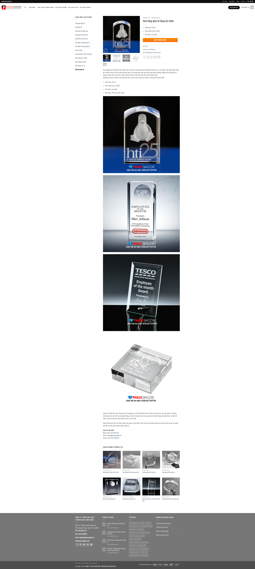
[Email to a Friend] (151, 57)
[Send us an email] (252, 1)
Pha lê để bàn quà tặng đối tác (116, 524)
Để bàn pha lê (79, 70)
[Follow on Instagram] (248, 1)
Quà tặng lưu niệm (61, 7)
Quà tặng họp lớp (141, 545)
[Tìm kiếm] (25, 7)
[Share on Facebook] (144, 57)
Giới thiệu (224, 1)
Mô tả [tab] (105, 65)
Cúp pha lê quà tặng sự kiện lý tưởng (116, 533)
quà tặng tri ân (143, 552)
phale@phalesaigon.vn (87, 537)
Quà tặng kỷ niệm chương (46, 7)
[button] (247, 7)
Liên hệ (243, 1)
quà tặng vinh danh (134, 555)
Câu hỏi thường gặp (162, 531)
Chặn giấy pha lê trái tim (149, 472)
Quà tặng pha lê (144, 549)
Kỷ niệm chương (145, 532)
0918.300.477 (114, 433)
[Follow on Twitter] (250, 1)
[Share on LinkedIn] (159, 57)
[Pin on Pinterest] (155, 57)
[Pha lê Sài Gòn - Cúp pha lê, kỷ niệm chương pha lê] (11, 7)
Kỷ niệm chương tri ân (135, 542)
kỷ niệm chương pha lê (135, 539)
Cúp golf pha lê (80, 23)
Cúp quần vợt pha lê (81, 35)
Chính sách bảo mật (162, 535)
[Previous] (106, 34)
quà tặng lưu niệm (134, 549)
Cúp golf (141, 523)
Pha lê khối (145, 542)
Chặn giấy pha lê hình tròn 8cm (170, 499)
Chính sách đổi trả (162, 527)
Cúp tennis (140, 529)
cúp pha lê (149, 416)
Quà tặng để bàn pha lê (168, 472)
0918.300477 (115, 438)
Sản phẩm (231, 1)
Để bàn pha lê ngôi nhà (129, 499)
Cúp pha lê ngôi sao (81, 31)
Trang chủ (146, 18)
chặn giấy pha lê (149, 52)
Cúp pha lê (78, 27)
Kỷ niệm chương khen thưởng (137, 536)
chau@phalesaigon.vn (114, 435)
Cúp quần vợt (133, 529)
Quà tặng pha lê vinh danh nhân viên (151, 500)
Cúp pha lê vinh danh (146, 526)
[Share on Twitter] (148, 57)
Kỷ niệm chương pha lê (82, 46)
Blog (238, 1)
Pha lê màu (78, 50)
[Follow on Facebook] (246, 1)
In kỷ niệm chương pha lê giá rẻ (116, 541)
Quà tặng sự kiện (85, 7)
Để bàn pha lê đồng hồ (109, 499)
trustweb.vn (148, 564)
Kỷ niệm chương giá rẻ (82, 43)
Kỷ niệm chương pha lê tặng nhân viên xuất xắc (116, 549)
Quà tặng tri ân (73, 7)
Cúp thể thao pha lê (81, 39)
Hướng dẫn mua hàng (164, 523)
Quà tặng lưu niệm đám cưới (111, 472)
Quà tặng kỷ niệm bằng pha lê (131, 472)
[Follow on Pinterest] (91, 544)
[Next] (136, 34)
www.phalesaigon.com (82, 541)
